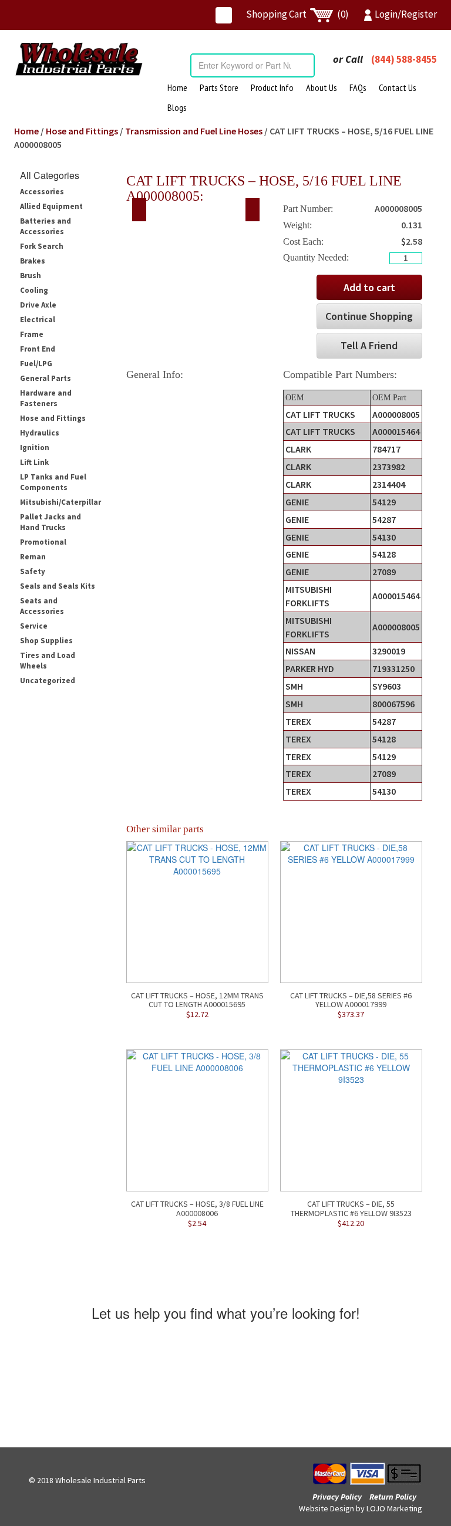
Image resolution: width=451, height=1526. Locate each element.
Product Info (272, 87)
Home (177, 87)
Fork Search (41, 246)
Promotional (43, 542)
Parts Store (219, 87)
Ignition (34, 448)
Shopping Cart (297, 14)
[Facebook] (224, 15)
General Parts (45, 378)
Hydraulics (39, 433)
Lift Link (34, 462)
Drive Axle (38, 305)
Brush (30, 276)
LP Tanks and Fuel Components (53, 482)
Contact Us (397, 87)
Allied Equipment (51, 206)
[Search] (305, 65)
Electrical (37, 320)
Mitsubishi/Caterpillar (60, 502)
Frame (31, 334)
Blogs (177, 107)
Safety (32, 571)
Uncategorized (47, 681)
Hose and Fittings (82, 131)
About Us (321, 87)
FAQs (357, 87)
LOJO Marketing (394, 1508)
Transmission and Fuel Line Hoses (193, 131)
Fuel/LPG (36, 364)
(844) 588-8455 (404, 59)
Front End (37, 349)
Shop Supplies (46, 641)
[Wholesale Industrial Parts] (78, 59)
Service (34, 626)
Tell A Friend (369, 345)
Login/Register (406, 14)
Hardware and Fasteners (46, 398)
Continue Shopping (369, 316)
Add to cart (369, 287)
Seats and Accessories (42, 606)
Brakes (32, 261)
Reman (33, 557)
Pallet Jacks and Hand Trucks (50, 522)
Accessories (42, 192)
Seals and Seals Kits (57, 586)
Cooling (34, 290)
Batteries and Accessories (45, 226)
